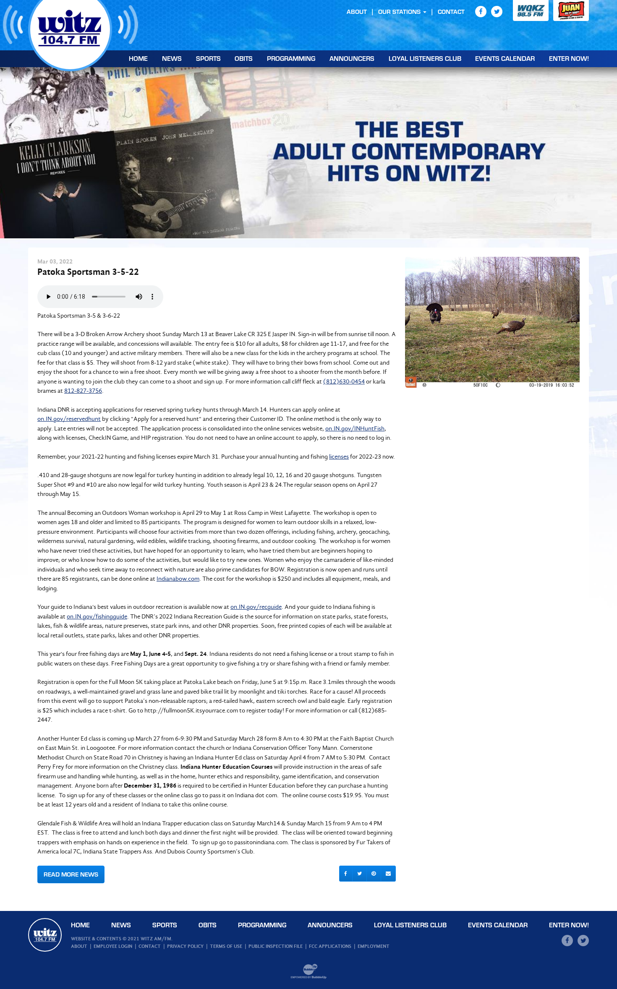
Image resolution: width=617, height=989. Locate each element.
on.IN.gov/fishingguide (97, 616)
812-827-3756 (83, 390)
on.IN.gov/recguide (256, 607)
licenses (339, 456)
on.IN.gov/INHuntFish (354, 428)
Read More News (71, 874)
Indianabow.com (178, 578)
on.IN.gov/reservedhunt (69, 419)
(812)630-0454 (344, 381)
